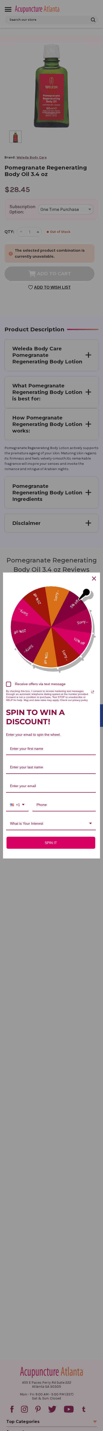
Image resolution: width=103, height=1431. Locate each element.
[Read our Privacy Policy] (93, 692)
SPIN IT (51, 843)
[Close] (94, 579)
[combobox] (17, 805)
